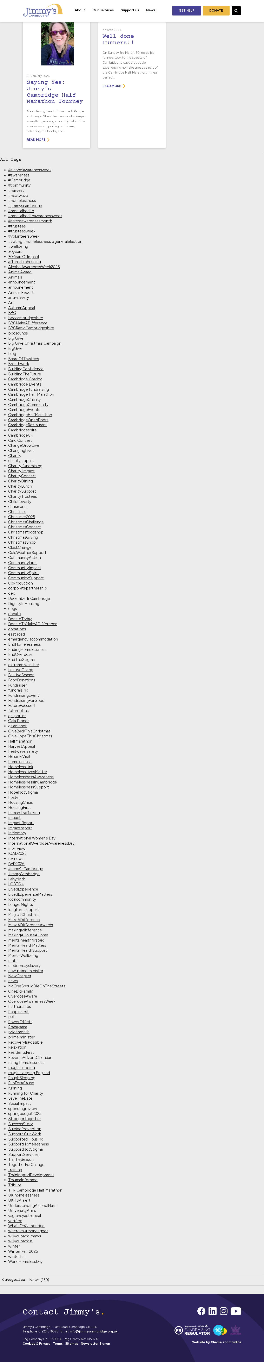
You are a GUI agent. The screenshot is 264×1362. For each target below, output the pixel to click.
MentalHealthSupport (27, 950)
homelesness (20, 761)
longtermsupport (23, 909)
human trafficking (24, 812)
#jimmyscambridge (25, 205)
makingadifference (25, 930)
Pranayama (17, 1027)
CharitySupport (22, 491)
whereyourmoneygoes (28, 1231)
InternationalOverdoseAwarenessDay (41, 843)
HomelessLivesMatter (27, 771)
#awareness (18, 175)
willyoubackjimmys (24, 1236)
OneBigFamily (20, 991)
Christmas (17, 511)
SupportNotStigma (25, 1149)
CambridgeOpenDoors (28, 420)
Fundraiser (17, 685)
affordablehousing (24, 261)
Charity (14, 455)
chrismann (17, 506)
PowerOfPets (20, 1021)
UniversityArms (22, 1210)
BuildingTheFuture (24, 374)
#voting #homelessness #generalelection (45, 241)
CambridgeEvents (24, 409)
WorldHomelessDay (25, 1261)
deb (11, 593)
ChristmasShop (22, 542)
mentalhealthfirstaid (26, 940)
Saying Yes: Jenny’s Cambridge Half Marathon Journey (55, 92)
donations (17, 629)
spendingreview (22, 1108)
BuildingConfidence (26, 369)
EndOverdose (20, 654)
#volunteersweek (23, 236)
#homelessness (22, 200)
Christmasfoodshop (26, 532)
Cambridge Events (24, 384)
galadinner (17, 726)
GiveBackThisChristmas (29, 731)
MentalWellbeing (23, 955)
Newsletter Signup (95, 1343)
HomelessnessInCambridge (32, 782)
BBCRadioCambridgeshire (31, 328)
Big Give (16, 338)
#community (19, 185)
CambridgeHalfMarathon (30, 414)
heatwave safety (23, 751)
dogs (12, 608)
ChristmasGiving (23, 537)
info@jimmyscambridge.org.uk (93, 1331)
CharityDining (20, 481)
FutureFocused (21, 705)
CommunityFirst (22, 562)
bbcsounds (18, 333)
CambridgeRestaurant (27, 425)
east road (16, 634)
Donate (216, 10)
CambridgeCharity (24, 399)
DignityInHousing (23, 603)
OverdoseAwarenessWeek (31, 1001)
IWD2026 (16, 863)
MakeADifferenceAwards (30, 925)
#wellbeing (18, 246)
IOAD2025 (17, 853)
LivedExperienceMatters (30, 894)
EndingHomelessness (27, 649)
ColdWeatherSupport (27, 552)
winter (14, 1246)
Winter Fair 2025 (23, 1251)
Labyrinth (16, 879)
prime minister (21, 1037)
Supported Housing (25, 1139)
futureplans (18, 710)
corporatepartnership (27, 588)
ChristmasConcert (24, 527)
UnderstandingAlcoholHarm (33, 1205)
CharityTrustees (22, 496)
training (15, 1169)
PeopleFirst (18, 1011)
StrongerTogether (24, 1118)
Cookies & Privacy (37, 1343)
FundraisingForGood (26, 700)
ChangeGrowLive (23, 445)
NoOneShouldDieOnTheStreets (36, 986)
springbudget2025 (24, 1113)
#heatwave (18, 195)
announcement (21, 282)
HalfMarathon (20, 741)
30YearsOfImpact (23, 256)
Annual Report (21, 292)
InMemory (17, 833)
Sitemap (71, 1343)
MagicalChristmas (23, 914)
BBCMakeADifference (27, 323)
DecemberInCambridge (29, 598)
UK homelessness (24, 1195)
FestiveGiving (20, 669)
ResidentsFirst (21, 1052)
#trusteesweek (21, 231)
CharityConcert (22, 476)
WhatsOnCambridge (26, 1225)
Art (11, 302)
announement (20, 287)
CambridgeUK (20, 435)
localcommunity (22, 899)
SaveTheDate (20, 1098)
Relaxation (17, 1047)
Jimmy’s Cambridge (25, 868)
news (13, 981)
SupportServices (23, 1154)
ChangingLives (21, 450)
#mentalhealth (21, 210)
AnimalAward (20, 272)
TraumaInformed (23, 1179)
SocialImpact (19, 1103)
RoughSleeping (21, 1077)
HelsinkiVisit (19, 756)
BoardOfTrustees (23, 358)
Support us (130, 10)
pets (12, 1016)
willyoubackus (20, 1241)
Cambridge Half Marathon (31, 394)
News (150, 10)
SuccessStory (20, 1124)
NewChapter (19, 976)
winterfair (17, 1256)
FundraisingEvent (23, 695)
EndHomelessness (24, 644)
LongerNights (20, 904)
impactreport (20, 828)
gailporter (17, 715)
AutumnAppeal (21, 307)
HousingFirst (19, 807)
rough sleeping (21, 1067)
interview (16, 848)
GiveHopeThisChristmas (30, 736)
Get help (186, 10)
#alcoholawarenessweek (29, 170)
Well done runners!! (118, 39)
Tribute (14, 1185)
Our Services (103, 10)
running (15, 1088)
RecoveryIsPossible (25, 1042)
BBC (12, 312)
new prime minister (25, 970)
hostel (13, 797)
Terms (58, 1343)
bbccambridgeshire (25, 317)
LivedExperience (23, 889)
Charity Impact (21, 471)
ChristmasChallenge (26, 522)
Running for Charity (25, 1093)
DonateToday (20, 619)
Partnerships (19, 1006)
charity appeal (20, 460)
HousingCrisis (20, 802)
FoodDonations (21, 680)
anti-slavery (18, 297)
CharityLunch (20, 486)
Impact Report (21, 822)
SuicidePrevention (24, 1128)
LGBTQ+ (16, 884)
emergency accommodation (33, 639)
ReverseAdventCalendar (29, 1057)
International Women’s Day (31, 838)
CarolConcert (20, 440)
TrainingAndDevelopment (31, 1175)
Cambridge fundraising (28, 389)
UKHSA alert (19, 1200)
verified (15, 1220)
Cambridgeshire (22, 430)
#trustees (17, 226)
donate (14, 613)
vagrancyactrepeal (24, 1215)
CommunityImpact (24, 568)
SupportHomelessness (28, 1144)
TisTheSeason (21, 1159)
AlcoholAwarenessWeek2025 (34, 266)
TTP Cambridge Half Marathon (35, 1190)
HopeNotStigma (23, 792)
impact (14, 817)
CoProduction (20, 583)
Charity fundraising (25, 465)
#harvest (16, 190)
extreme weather (23, 664)
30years (15, 251)
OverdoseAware (22, 996)
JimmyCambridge (24, 873)
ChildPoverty (19, 501)
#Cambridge (19, 180)
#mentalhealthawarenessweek (35, 215)
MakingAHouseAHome (28, 935)
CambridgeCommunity (28, 404)
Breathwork (18, 363)
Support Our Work (24, 1134)
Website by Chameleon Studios (216, 1342)
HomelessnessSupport (28, 787)
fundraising (18, 690)
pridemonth (18, 1032)
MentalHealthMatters (27, 945)
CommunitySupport (26, 578)
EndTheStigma (21, 659)
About (80, 10)
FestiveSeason (21, 675)
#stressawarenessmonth (30, 221)
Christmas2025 (21, 516)
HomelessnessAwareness (31, 777)
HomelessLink (20, 766)
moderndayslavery (24, 965)
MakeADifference (24, 919)
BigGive (15, 348)
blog (12, 353)
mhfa (12, 960)
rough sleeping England (29, 1072)
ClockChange (20, 547)
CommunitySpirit (23, 572)
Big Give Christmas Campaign (34, 343)
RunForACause (21, 1083)
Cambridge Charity (25, 379)
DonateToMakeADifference (32, 623)
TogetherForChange (26, 1164)
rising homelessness (26, 1062)
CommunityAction (24, 557)
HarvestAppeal (21, 746)
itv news (16, 858)
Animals (15, 277)
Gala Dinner (18, 720)
